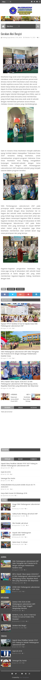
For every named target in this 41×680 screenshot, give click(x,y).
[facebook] (32, 1)
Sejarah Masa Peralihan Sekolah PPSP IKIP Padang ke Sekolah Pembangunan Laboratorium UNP (25, 642)
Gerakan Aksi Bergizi (19, 625)
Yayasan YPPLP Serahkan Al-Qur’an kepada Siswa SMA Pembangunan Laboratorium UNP (19, 325)
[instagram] (39, 1)
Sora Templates (24, 677)
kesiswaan (20, 289)
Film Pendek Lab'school (20, 523)
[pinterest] (26, 673)
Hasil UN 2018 (5, 472)
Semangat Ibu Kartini (8, 478)
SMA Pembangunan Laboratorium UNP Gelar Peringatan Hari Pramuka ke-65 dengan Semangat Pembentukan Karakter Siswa (20, 354)
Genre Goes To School (19, 542)
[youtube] (37, 1)
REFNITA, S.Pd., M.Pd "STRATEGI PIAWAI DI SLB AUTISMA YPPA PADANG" (24, 617)
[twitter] (34, 1)
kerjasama (11, 289)
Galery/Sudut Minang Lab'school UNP (25, 514)
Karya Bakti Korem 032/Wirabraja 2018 (14, 493)
